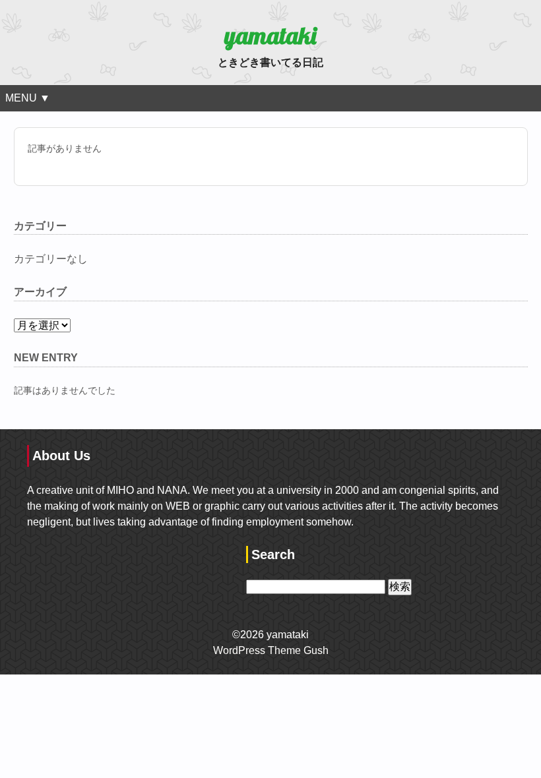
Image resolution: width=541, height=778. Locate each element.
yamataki (270, 35)
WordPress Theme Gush (271, 650)
